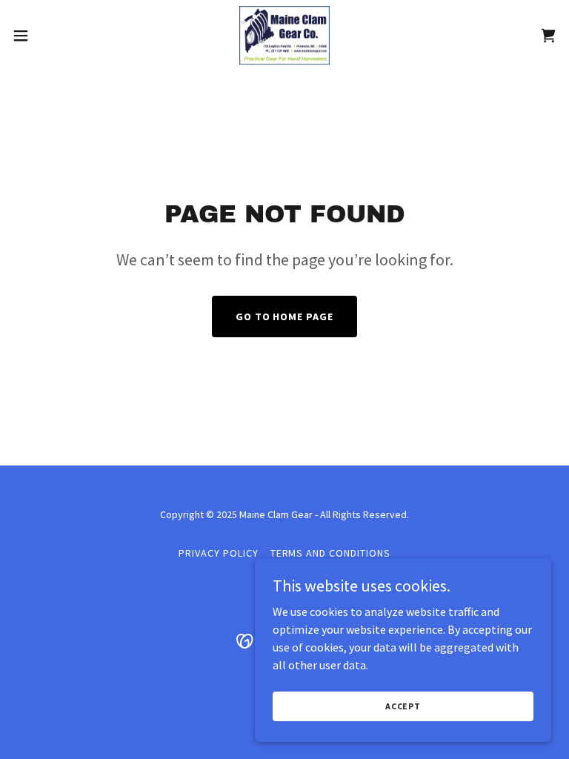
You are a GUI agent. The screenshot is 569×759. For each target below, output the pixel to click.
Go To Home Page (285, 316)
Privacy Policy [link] (219, 553)
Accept (403, 706)
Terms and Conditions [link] (330, 553)
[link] (284, 35)
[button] (48, 35)
